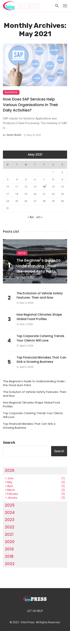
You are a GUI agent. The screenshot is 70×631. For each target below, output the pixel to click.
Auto (21, 253)
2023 (9, 519)
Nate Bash (14, 135)
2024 (10, 512)
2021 (9, 534)
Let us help (35, 611)
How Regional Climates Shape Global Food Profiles (39, 317)
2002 (10, 563)
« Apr (31, 217)
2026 (9, 470)
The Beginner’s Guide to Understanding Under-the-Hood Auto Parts (38, 266)
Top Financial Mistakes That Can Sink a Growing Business (41, 359)
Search (9, 442)
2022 (9, 527)
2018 (9, 556)
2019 (9, 549)
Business (11, 92)
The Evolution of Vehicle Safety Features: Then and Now (40, 295)
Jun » (39, 217)
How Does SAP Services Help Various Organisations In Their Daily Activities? (30, 105)
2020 (10, 541)
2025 (10, 505)
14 (44, 186)
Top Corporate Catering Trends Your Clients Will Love (40, 338)
